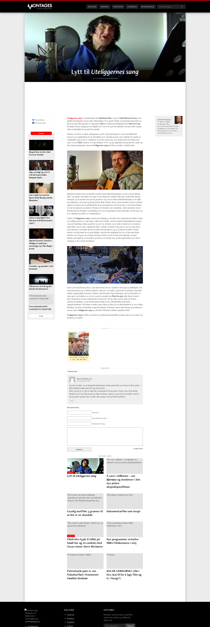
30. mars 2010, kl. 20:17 (84, 381)
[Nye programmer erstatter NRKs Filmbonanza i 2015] (125, 529)
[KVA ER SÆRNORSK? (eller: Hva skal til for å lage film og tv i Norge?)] (125, 561)
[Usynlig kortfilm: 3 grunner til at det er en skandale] (85, 501)
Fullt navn (96, 412)
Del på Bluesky (40, 120)
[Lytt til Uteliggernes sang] (85, 466)
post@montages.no (32, 621)
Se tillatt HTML (138, 449)
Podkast (71, 536)
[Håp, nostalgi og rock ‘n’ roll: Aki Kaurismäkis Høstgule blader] (41, 165)
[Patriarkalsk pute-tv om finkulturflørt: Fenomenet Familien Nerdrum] (85, 561)
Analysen (92, 6)
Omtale (70, 472)
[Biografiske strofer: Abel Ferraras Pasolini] (41, 145)
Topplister (118, 6)
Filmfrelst (132, 6)
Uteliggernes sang (74, 118)
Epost (100, 418)
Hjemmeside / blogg (98, 424)
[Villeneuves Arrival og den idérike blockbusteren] (41, 279)
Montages (32, 5)
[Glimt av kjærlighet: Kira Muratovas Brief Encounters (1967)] (41, 211)
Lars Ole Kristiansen (101, 78)
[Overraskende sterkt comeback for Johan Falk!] (41, 299)
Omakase (105, 6)
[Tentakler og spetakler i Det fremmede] (41, 259)
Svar (71, 401)
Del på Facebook (40, 123)
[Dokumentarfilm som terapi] (125, 501)
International (147, 6)
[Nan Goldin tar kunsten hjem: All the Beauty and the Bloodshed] (41, 188)
